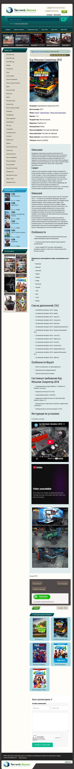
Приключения (10, 122)
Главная (8, 29)
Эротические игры (11, 154)
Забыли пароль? (57, 14)
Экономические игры (11, 147)
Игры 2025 (54, 29)
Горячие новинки (19, 29)
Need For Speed (24, 23)
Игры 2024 (64, 29)
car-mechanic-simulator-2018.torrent (43, 602)
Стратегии (9, 136)
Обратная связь (23, 757)
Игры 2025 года (10, 58)
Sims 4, (19, 23)
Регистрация (49, 14)
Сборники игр (10, 171)
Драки (8, 86)
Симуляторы (9, 129)
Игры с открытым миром (12, 108)
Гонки (7, 72)
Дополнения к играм (11, 175)
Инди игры (9, 93)
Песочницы (9, 111)
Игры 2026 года (10, 54)
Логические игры (10, 100)
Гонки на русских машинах (13, 83)
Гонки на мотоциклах (11, 79)
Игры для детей (10, 164)
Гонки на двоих (10, 76)
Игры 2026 (45, 29)
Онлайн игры (9, 104)
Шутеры (8, 143)
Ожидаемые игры (32, 29)
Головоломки (9, 68)
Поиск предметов (10, 118)
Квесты (8, 97)
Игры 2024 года (10, 61)
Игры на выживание (11, 157)
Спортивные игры (11, 132)
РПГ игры (8, 125)
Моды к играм (10, 178)
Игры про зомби (10, 90)
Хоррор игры (9, 139)
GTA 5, (16, 23)
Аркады (8, 65)
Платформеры (10, 115)
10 (65, 55)
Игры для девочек (11, 161)
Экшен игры (9, 150)
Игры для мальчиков (11, 168)
